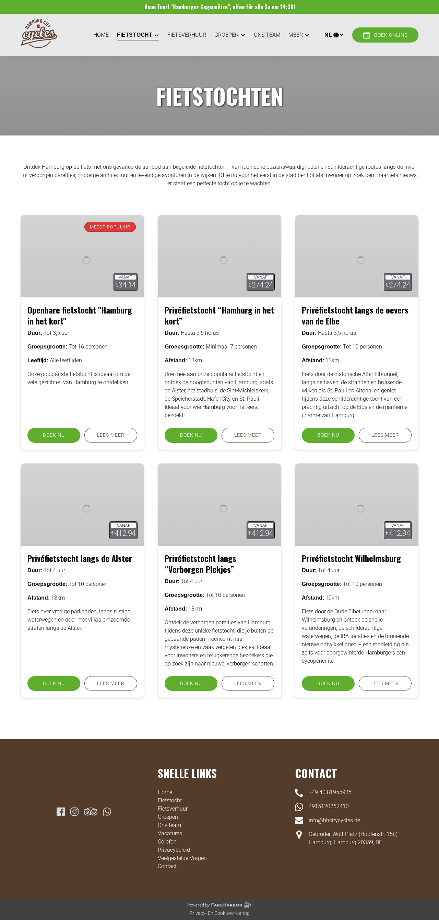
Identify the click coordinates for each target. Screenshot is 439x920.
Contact (167, 866)
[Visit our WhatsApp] (107, 811)
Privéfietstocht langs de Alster (79, 558)
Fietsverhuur (186, 35)
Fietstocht (170, 800)
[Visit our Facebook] (61, 811)
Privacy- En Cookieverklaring (220, 913)
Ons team (267, 35)
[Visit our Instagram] (74, 811)
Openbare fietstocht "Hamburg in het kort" (79, 315)
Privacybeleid (174, 850)
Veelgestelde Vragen (182, 858)
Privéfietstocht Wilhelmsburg (351, 558)
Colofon (167, 841)
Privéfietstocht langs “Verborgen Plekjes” (200, 563)
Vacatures (170, 833)
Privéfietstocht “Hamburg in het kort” (219, 315)
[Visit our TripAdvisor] (90, 811)
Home (101, 35)
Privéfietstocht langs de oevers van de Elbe (355, 315)
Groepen (168, 817)
